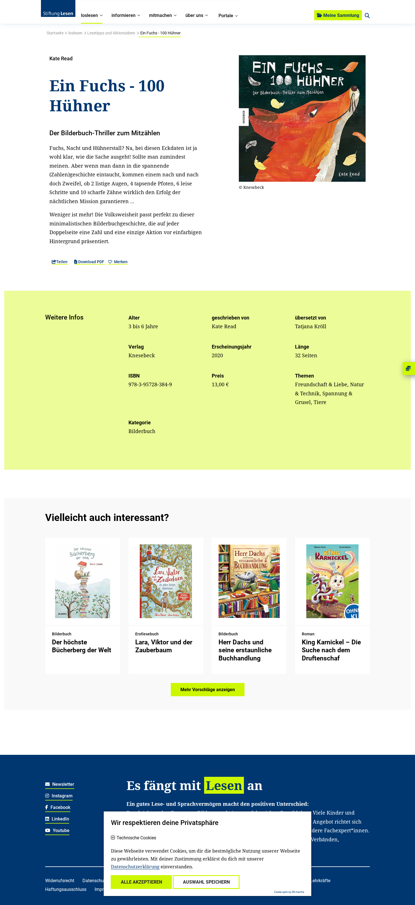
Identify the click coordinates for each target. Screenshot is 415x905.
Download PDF (91, 261)
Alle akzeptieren (141, 882)
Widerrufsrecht (59, 880)
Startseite (55, 33)
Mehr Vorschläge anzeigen (207, 689)
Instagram (62, 795)
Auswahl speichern (206, 882)
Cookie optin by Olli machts (289, 892)
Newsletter (62, 784)
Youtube (60, 830)
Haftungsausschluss (65, 889)
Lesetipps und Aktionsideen (111, 33)
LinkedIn (60, 819)
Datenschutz (95, 880)
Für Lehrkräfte (316, 880)
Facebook (59, 807)
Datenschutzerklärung (135, 867)
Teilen (61, 261)
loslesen (75, 33)
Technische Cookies (136, 837)
